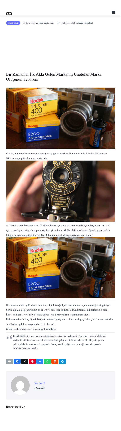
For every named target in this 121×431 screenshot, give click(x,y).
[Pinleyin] (32, 361)
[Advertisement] (60, 47)
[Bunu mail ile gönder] (9, 361)
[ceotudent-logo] (9, 12)
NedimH (39, 383)
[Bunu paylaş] (17, 361)
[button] (113, 12)
